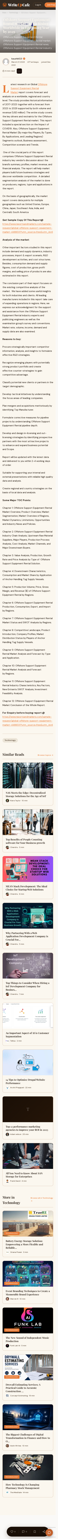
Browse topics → (45, 755)
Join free (51, 5)
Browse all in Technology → (42, 1199)
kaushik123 (16, 58)
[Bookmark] (35, 1531)
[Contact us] (49, 1532)
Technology (13, 12)
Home (4, 12)
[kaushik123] (5, 61)
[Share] (44, 1531)
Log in (38, 5)
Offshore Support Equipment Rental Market (29, 88)
